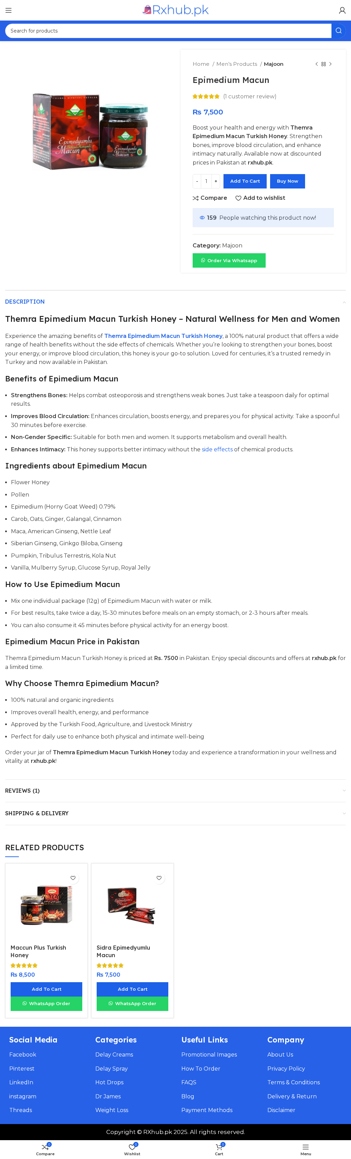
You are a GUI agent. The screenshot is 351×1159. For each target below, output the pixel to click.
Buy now (287, 181)
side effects (217, 449)
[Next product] (330, 64)
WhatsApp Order (49, 1003)
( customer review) (250, 96)
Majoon (273, 64)
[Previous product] (316, 64)
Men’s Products (237, 64)
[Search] (338, 31)
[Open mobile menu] (8, 10)
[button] (229, 260)
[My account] (342, 10)
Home (202, 64)
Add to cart (245, 181)
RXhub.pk (157, 1131)
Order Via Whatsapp (232, 260)
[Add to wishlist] (73, 878)
